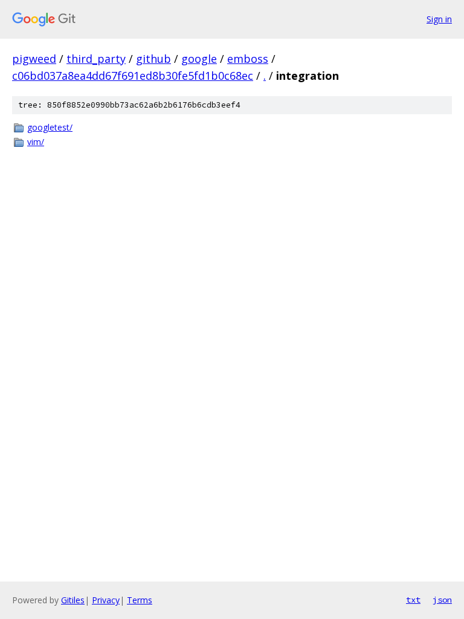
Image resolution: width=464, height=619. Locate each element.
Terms (139, 600)
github (153, 58)
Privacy (106, 600)
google (199, 58)
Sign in (439, 19)
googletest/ (49, 127)
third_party (96, 58)
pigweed (34, 58)
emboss (247, 58)
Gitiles (73, 600)
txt (413, 599)
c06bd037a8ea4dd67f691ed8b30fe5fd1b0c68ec (132, 75)
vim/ (35, 141)
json (442, 599)
